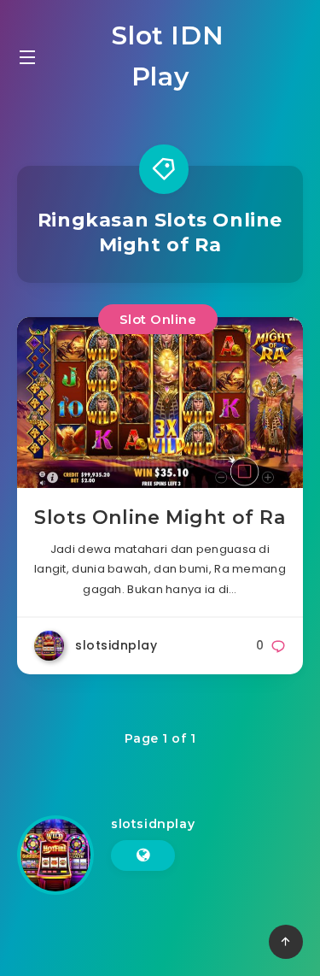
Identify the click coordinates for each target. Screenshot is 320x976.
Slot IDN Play (164, 56)
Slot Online (158, 319)
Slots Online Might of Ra (159, 517)
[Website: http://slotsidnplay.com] (143, 855)
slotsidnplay (153, 824)
